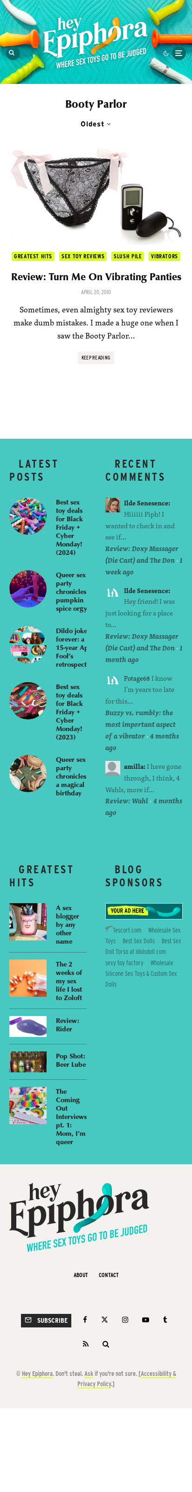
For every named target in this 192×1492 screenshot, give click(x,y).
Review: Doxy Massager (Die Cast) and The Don (141, 554)
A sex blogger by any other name (67, 924)
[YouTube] (145, 1319)
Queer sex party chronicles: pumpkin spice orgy (72, 591)
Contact (109, 1274)
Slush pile (128, 256)
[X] (104, 1319)
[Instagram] (125, 1319)
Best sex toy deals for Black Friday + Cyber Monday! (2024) (69, 526)
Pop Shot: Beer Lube (71, 1059)
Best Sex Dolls (139, 941)
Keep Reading (96, 357)
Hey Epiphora (37, 1373)
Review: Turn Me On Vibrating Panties (96, 276)
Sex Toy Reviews (83, 256)
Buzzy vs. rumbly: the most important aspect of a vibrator (140, 724)
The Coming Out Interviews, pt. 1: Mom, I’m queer (72, 1116)
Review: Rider (67, 1024)
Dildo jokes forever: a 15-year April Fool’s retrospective (75, 647)
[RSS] (86, 1343)
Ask (88, 1373)
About (81, 1274)
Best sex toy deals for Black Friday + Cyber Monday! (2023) (69, 711)
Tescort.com (127, 930)
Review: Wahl (126, 801)
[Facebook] (85, 1319)
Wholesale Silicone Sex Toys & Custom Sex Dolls (141, 973)
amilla (134, 766)
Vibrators (164, 256)
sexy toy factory (124, 963)
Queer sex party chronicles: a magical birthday (72, 776)
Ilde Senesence (146, 502)
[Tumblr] (165, 1319)
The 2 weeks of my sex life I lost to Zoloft (69, 981)
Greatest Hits (33, 256)
